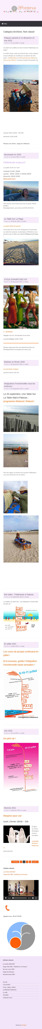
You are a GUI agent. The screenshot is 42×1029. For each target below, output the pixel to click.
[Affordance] (21, 9)
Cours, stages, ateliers (9, 987)
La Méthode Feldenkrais (10, 990)
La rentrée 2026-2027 (9, 872)
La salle (5, 992)
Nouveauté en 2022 (12, 154)
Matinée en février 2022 (14, 362)
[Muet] (33, 898)
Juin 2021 (8, 731)
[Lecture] (6, 898)
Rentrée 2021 (10, 808)
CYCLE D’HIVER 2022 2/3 (15, 279)
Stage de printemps (8, 972)
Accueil (5, 982)
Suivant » (35, 861)
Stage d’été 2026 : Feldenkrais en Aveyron (15, 874)
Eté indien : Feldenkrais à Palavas (19, 594)
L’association (6, 984)
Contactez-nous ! (8, 997)
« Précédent (15, 861)
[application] (21, 890)
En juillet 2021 (10, 644)
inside (22, 43)
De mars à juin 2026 (8, 969)
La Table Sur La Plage (13, 219)
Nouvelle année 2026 (9, 974)
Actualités (6, 995)
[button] (21, 890)
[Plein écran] (36, 898)
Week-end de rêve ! (9, 179)
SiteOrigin (23, 1025)
